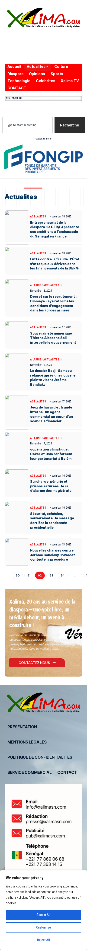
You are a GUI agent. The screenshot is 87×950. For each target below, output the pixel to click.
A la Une (35, 285)
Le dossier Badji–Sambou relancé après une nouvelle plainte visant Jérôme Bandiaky (52, 377)
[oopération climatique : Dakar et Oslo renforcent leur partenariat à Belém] (16, 449)
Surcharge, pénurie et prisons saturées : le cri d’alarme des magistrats (50, 485)
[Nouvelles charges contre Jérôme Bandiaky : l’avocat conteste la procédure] (16, 552)
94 (62, 575)
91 (28, 575)
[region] (43, 910)
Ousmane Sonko (66, 98)
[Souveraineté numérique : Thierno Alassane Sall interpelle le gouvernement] (16, 336)
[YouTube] (25, 41)
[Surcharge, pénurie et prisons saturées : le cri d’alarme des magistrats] (16, 484)
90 (18, 575)
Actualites (38, 216)
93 (51, 575)
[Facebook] (7, 41)
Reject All (43, 940)
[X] (15, 41)
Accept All (43, 915)
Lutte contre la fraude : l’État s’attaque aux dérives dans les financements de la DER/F (55, 263)
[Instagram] (35, 41)
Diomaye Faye (37, 98)
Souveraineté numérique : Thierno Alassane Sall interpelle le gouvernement (53, 337)
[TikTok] (8, 53)
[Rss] (17, 53)
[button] (43, 108)
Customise (43, 927)
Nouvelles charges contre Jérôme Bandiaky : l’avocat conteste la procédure (52, 554)
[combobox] (27, 125)
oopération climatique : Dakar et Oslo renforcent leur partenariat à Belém (51, 453)
